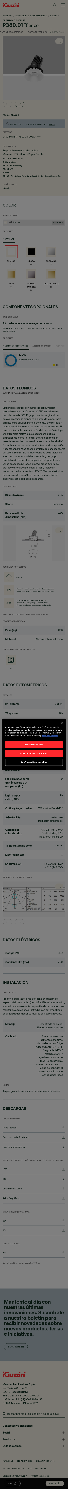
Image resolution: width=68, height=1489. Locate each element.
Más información (50, 735)
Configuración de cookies (34, 762)
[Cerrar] (61, 723)
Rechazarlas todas (34, 744)
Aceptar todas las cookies (34, 753)
